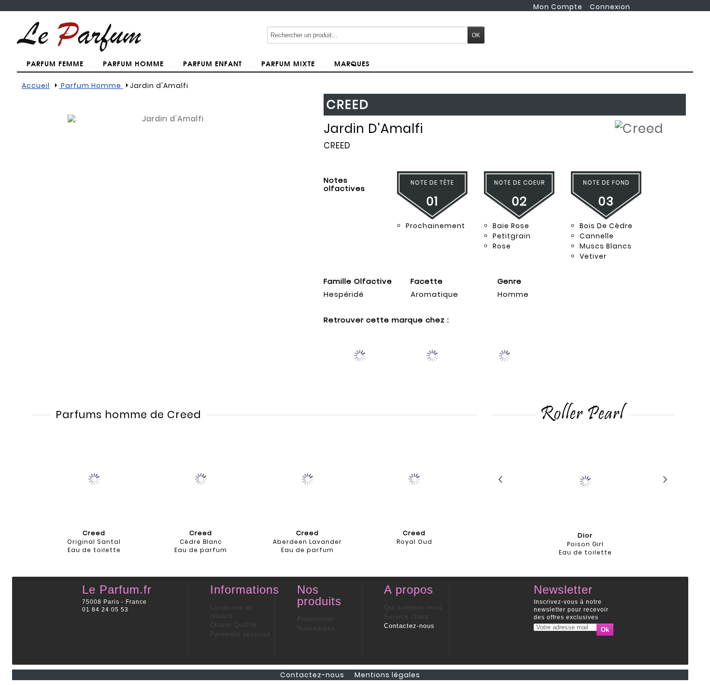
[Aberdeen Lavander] (307, 478)
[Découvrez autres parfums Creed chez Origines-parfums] (360, 364)
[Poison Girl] (585, 480)
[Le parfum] (79, 36)
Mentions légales (387, 675)
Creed (337, 145)
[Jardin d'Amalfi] (169, 216)
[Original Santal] (94, 478)
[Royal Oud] (414, 478)
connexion (610, 7)
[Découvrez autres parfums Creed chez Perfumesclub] (505, 364)
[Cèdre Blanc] (201, 478)
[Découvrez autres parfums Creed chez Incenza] (432, 364)
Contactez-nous (409, 625)
